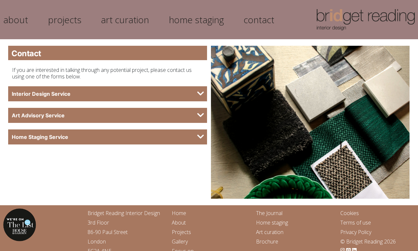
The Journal (269, 213)
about (15, 19)
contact (259, 19)
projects (64, 19)
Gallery (180, 241)
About (179, 222)
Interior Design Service (41, 94)
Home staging (272, 222)
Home (179, 213)
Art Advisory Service (38, 115)
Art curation (269, 232)
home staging (196, 19)
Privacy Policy (355, 232)
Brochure (267, 241)
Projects (181, 232)
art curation (125, 19)
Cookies (349, 213)
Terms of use (355, 222)
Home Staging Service (40, 137)
